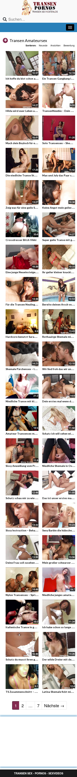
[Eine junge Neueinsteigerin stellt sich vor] (22, 256)
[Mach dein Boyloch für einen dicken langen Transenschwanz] (22, 128)
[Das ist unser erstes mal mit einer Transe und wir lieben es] (58, 483)
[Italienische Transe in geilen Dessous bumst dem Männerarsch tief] (22, 612)
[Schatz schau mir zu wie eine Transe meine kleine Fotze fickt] (22, 483)
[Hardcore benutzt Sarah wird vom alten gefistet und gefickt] (22, 321)
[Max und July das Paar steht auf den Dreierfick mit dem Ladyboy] (58, 160)
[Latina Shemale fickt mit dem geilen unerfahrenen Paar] (58, 676)
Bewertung (69, 45)
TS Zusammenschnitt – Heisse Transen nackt (33, 691)
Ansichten (55, 45)
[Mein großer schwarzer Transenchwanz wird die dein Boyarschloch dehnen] (58, 547)
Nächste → (54, 705)
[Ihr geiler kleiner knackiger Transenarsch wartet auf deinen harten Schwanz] (58, 257)
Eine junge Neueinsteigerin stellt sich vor (31, 272)
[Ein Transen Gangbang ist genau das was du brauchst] (58, 63)
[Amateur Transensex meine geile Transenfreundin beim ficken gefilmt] (22, 418)
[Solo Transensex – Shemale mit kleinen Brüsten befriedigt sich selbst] (58, 127)
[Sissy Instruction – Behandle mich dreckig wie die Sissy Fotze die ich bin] (22, 515)
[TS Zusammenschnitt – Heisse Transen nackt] (22, 676)
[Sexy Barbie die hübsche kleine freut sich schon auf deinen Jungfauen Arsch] (58, 515)
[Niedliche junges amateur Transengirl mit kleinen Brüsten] (58, 579)
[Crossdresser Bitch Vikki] (22, 224)
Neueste (43, 45)
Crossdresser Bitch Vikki (21, 239)
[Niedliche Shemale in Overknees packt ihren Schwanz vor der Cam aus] (58, 450)
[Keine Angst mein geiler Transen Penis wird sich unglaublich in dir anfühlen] (58, 192)
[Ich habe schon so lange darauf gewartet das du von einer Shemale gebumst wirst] (58, 612)
